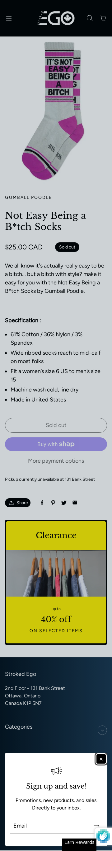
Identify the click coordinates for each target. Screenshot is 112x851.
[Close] (101, 759)
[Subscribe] (96, 826)
